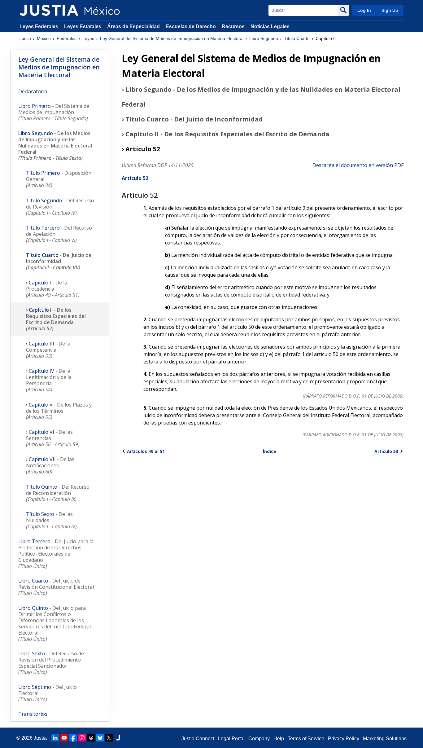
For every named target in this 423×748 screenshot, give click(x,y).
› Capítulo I (53, 288)
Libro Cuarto (56, 586)
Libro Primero (53, 112)
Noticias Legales (270, 26)
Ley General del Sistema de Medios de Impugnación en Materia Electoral (171, 38)
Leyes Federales (39, 26)
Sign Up (390, 10)
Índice (269, 451)
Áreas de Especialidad (133, 26)
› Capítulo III (48, 349)
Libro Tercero (56, 554)
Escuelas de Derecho (191, 26)
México (44, 38)
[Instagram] (82, 737)
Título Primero (58, 179)
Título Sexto (51, 520)
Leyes (88, 38)
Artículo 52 (135, 178)
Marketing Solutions (385, 738)
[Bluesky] (100, 737)
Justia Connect (197, 738)
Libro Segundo (263, 38)
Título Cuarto (297, 38)
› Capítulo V (59, 410)
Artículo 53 (386, 451)
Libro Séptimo (47, 693)
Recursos (233, 26)
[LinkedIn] (55, 737)
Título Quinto (57, 493)
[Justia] (49, 10)
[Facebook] (73, 737)
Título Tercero (59, 234)
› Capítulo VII (50, 465)
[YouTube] (64, 737)
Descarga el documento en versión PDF (357, 165)
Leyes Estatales (82, 26)
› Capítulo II (56, 319)
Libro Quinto (54, 623)
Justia (25, 38)
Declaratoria (32, 91)
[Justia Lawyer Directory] (118, 737)
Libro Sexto (51, 662)
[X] (109, 737)
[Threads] (91, 737)
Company (259, 738)
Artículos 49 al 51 (146, 451)
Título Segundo (60, 206)
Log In (364, 10)
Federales (66, 38)
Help (278, 738)
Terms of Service (306, 738)
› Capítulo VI (53, 438)
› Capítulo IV (49, 380)
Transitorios (32, 714)
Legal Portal (231, 738)
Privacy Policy (343, 738)
